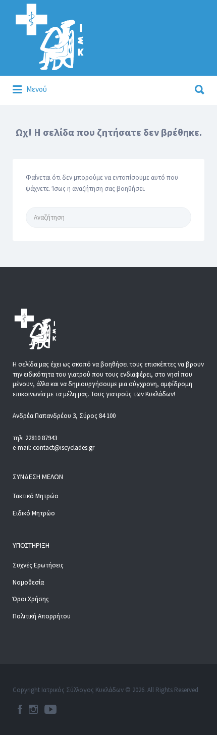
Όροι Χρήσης (31, 599)
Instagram (33, 709)
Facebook (20, 709)
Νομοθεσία (28, 582)
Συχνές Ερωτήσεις (38, 565)
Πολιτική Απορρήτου (42, 616)
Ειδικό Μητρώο (34, 513)
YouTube (50, 709)
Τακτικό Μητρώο (36, 496)
